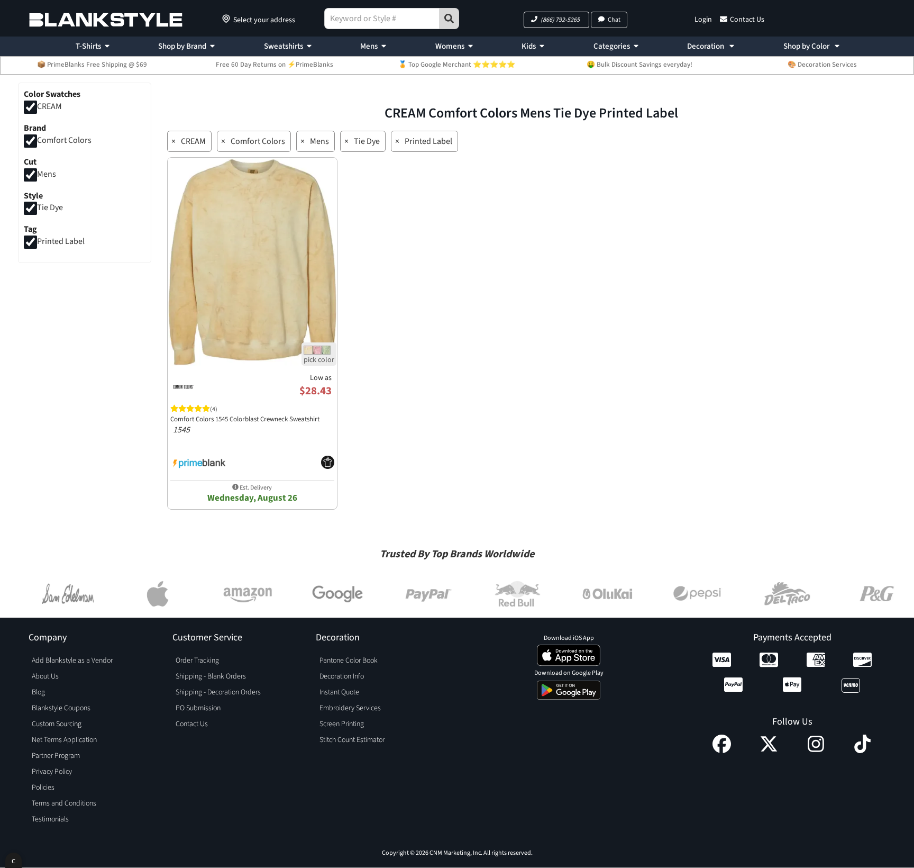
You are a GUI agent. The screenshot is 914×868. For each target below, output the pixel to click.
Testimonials (50, 819)
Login (703, 19)
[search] (449, 18)
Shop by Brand (182, 46)
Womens (449, 46)
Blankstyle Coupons (61, 708)
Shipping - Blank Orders (211, 676)
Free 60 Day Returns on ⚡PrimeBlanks (274, 64)
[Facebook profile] (721, 750)
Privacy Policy (52, 771)
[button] (556, 20)
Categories (611, 46)
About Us (45, 676)
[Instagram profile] (816, 750)
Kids (529, 46)
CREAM (49, 106)
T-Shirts (88, 46)
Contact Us (747, 19)
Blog (38, 692)
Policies (43, 787)
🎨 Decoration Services (822, 64)
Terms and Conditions (64, 803)
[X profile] (769, 750)
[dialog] (13, 860)
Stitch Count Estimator (352, 740)
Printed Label (61, 242)
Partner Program (56, 756)
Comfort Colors (64, 140)
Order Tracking (197, 660)
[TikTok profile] (862, 750)
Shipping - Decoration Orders (218, 692)
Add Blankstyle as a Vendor (72, 660)
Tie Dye (50, 208)
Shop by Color (807, 46)
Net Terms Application (64, 740)
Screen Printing (341, 724)
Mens (369, 46)
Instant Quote (339, 692)
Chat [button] (614, 19)
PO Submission (198, 708)
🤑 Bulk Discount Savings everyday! (639, 64)
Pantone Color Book (348, 660)
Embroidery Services (350, 708)
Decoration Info (341, 676)
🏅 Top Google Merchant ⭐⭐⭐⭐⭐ (456, 64)
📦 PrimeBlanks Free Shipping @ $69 (92, 64)
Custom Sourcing (56, 724)
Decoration (706, 46)
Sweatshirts (283, 46)
